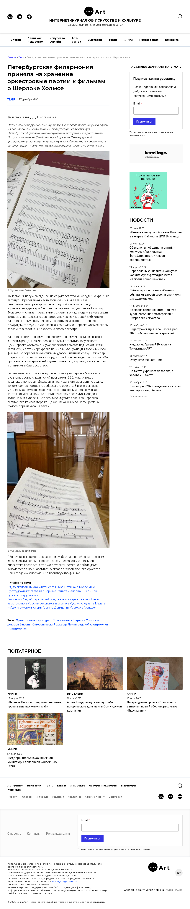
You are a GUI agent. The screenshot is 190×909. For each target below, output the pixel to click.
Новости (12, 796)
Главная (11, 57)
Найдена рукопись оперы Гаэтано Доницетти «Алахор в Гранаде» (51, 607)
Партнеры (128, 785)
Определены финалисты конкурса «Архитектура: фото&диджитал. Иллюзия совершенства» (153, 275)
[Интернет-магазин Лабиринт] (148, 208)
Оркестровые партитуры (33, 620)
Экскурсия (115, 796)
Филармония (18, 628)
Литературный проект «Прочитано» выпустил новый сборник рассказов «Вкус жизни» (152, 706)
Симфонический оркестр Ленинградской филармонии (70, 624)
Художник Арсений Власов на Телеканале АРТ (150, 346)
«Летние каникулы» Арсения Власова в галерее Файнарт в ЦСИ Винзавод (156, 234)
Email (136, 103)
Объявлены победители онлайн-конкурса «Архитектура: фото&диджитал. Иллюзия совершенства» (152, 254)
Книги (128, 39)
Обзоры (27, 796)
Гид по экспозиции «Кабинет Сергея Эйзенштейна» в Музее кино (51, 587)
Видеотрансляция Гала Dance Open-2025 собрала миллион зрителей (154, 331)
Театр (113, 39)
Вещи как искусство (35, 39)
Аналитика (74, 796)
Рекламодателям (58, 833)
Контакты (172, 39)
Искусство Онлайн (57, 39)
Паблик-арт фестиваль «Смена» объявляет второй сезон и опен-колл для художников (155, 294)
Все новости (138, 396)
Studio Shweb (174, 890)
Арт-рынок (76, 39)
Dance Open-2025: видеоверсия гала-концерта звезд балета (155, 388)
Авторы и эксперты (103, 785)
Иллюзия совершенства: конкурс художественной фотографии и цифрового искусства (153, 314)
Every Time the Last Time (146, 360)
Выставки (95, 39)
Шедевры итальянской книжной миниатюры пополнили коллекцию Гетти (32, 762)
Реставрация (148, 39)
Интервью (42, 796)
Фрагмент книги (95, 796)
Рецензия (58, 796)
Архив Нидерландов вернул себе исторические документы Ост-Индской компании (94, 706)
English (16, 39)
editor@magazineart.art (65, 881)
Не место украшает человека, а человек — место (151, 373)
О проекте (77, 785)
